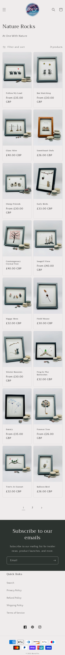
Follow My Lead (14, 93)
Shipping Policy (15, 605)
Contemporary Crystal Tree (13, 262)
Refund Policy (14, 598)
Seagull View (43, 261)
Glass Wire (11, 150)
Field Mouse (43, 319)
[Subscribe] (54, 560)
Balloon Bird (43, 487)
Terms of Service (16, 613)
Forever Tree (43, 429)
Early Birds (42, 204)
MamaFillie (35, 653)
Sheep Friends (13, 204)
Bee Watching (44, 93)
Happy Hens (12, 319)
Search (10, 583)
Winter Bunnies (14, 372)
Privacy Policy (14, 590)
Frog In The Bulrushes (43, 373)
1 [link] (23, 507)
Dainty (9, 429)
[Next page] (41, 507)
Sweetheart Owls (45, 150)
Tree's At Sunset (14, 487)
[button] (4, 9)
